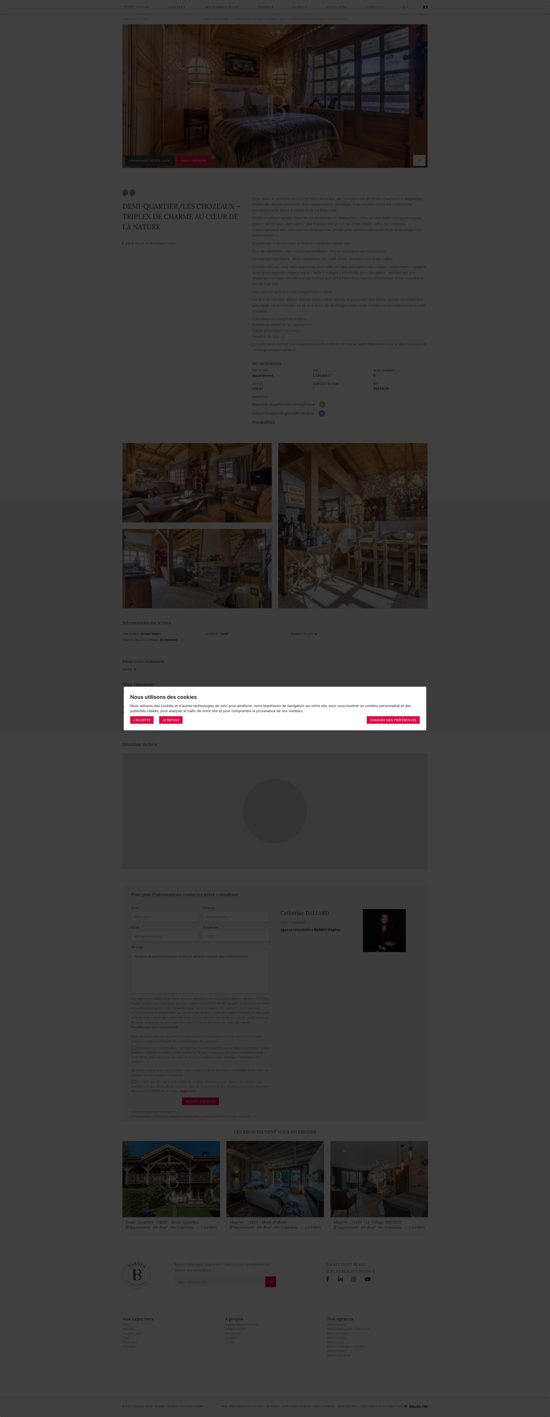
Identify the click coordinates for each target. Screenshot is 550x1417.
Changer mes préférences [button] (393, 720)
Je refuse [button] (170, 720)
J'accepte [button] (141, 720)
